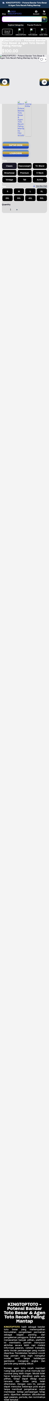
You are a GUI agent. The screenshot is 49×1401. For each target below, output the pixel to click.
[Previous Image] (4, 82)
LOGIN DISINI (16, 153)
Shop (4, 14)
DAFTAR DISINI (15, 145)
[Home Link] (17, 12)
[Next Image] (44, 82)
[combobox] (22, 19)
